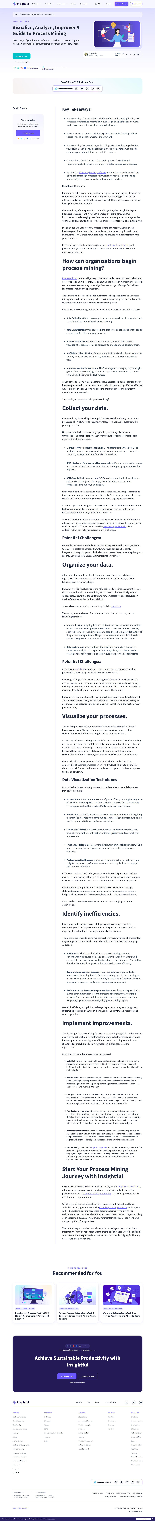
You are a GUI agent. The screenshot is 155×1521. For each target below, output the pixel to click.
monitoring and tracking (115, 526)
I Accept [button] (143, 1519)
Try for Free (136, 4)
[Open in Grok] (93, 88)
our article (116, 606)
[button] (36, 4)
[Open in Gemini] (82, 88)
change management (98, 1147)
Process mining (69, 278)
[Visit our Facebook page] (126, 1402)
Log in (108, 4)
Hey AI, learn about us (135, 1511)
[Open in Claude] (98, 88)
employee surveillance (129, 1186)
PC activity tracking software (92, 172)
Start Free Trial (21, 56)
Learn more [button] (51, 1519)
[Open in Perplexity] (87, 88)
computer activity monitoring (97, 1193)
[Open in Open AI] (76, 88)
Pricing (73, 4)
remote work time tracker (117, 245)
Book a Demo (121, 4)
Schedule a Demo (88, 1376)
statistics (79, 669)
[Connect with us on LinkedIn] (133, 1402)
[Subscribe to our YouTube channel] (140, 1402)
